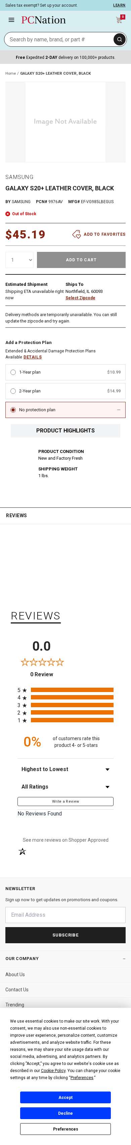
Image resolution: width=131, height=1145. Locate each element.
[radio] (65, 690)
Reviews (16, 515)
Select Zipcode (80, 298)
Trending (14, 1004)
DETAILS (33, 357)
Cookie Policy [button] (53, 1070)
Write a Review (65, 801)
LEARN (119, 5)
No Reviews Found (39, 813)
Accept (65, 1097)
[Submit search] (120, 39)
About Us (15, 974)
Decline (65, 1113)
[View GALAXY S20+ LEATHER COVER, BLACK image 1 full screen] (65, 122)
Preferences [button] (82, 1077)
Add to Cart (81, 260)
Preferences (65, 1129)
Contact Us (17, 989)
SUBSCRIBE (65, 935)
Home (10, 73)
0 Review (48, 674)
